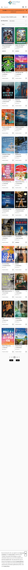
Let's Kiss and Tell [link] (19, 72)
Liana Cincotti (5, 156)
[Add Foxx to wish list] (13, 324)
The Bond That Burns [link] (7, 236)
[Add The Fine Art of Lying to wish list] (26, 215)
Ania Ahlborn (19, 265)
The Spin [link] (17, 291)
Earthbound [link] (18, 154)
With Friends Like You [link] (7, 291)
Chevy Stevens (19, 320)
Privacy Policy (12, 554)
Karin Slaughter (6, 210)
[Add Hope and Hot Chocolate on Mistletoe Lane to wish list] (26, 188)
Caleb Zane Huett (6, 46)
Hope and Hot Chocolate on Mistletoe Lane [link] (20, 181)
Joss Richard (19, 74)
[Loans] (23, 7)
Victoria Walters (19, 183)
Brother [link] (17, 263)
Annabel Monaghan (6, 265)
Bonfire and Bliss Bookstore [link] (7, 127)
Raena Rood (19, 101)
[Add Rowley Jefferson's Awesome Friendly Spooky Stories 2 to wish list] (13, 78)
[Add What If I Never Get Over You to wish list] (13, 352)
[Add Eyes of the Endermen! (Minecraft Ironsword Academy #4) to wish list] (13, 51)
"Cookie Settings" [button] (20, 561)
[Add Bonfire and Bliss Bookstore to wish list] (13, 133)
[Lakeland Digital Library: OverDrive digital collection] (14, 3)
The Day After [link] (18, 236)
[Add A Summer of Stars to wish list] (13, 160)
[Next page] (19, 357)
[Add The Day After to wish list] (26, 242)
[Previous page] (10, 357)
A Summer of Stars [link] (6, 154)
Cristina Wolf (5, 183)
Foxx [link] (3, 318)
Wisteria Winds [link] (18, 345)
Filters (3, 24)
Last (18, 360)
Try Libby (5, 10)
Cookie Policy (6, 566)
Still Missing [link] (18, 318)
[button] (23, 17)
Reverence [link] (17, 99)
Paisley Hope (5, 320)
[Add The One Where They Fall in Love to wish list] (13, 188)
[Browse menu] (26, 7)
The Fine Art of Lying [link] (20, 209)
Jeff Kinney (5, 74)
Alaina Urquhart (6, 101)
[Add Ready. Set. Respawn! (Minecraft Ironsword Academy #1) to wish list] (26, 51)
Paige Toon (5, 347)
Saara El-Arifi (19, 156)
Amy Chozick (5, 292)
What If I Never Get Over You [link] (7, 345)
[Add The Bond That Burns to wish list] (13, 242)
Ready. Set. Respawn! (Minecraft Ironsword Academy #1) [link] (20, 45)
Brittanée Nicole (6, 128)
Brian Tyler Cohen (20, 238)
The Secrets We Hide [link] (6, 209)
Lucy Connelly (19, 128)
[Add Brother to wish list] (26, 270)
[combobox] (11, 7)
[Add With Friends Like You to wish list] (13, 297)
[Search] (2, 7)
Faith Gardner (19, 292)
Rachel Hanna (19, 347)
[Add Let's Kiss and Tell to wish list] (26, 78)
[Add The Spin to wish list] (26, 297)
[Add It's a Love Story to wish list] (13, 270)
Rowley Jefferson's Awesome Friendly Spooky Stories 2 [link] (7, 72)
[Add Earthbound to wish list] (26, 160)
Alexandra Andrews (20, 210)
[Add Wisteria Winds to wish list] (26, 352)
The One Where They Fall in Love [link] (7, 181)
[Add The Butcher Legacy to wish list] (13, 106)
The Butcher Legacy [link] (6, 99)
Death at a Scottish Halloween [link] (20, 127)
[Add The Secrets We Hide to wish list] (13, 215)
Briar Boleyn (5, 238)
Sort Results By (4, 20)
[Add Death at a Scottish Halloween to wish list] (26, 133)
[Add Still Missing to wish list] (26, 324)
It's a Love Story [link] (5, 263)
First (11, 360)
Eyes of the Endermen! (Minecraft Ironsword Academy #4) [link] (7, 45)
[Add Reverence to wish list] (26, 106)
